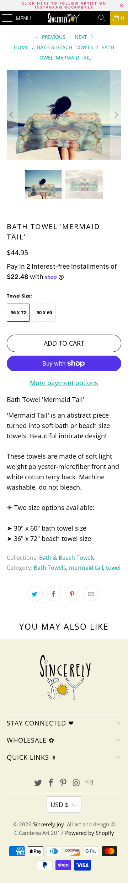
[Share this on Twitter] (35, 593)
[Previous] (12, 115)
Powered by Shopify (89, 832)
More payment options (64, 382)
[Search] (101, 18)
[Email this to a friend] (91, 593)
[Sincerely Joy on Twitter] (38, 783)
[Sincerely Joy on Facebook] (51, 783)
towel (113, 568)
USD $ (59, 804)
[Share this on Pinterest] (72, 593)
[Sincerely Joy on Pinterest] (63, 783)
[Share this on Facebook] (54, 593)
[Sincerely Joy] (64, 18)
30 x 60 (44, 312)
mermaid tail (86, 568)
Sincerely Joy (48, 824)
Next (82, 36)
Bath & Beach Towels (67, 558)
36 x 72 (18, 312)
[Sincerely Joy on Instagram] (76, 783)
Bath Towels (50, 568)
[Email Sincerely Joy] (89, 783)
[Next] (116, 115)
